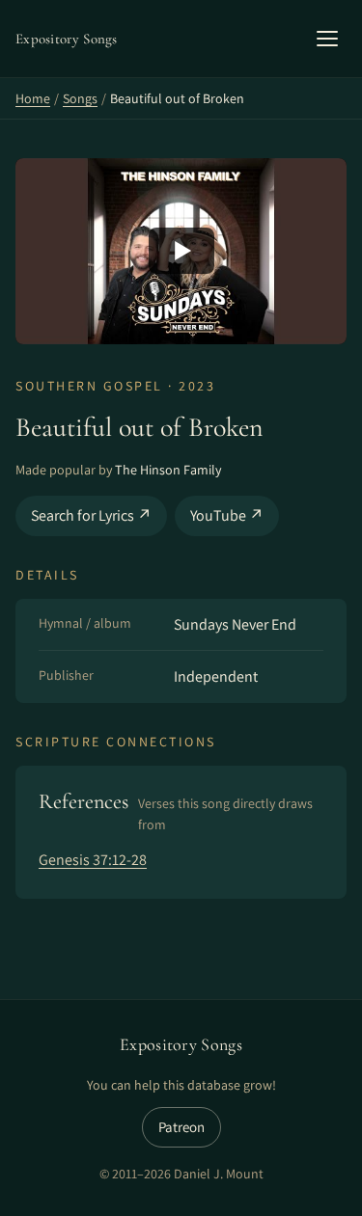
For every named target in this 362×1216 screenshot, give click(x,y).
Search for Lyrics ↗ (91, 515)
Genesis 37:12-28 (93, 860)
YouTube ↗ (227, 515)
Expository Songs (181, 1044)
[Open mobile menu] (327, 38)
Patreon (181, 1127)
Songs (80, 98)
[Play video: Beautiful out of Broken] (181, 251)
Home (32, 98)
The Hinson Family (168, 469)
